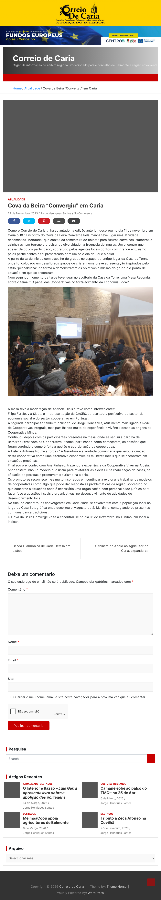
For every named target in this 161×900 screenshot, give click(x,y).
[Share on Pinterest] (44, 221)
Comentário (18, 589)
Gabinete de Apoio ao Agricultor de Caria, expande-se (121, 548)
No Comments (83, 213)
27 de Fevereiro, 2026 (115, 828)
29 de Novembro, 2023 (23, 213)
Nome (13, 642)
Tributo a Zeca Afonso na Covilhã (123, 820)
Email (13, 660)
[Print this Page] (59, 221)
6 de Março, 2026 (112, 798)
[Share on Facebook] (14, 221)
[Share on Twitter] (29, 221)
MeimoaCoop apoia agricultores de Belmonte (46, 820)
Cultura (106, 783)
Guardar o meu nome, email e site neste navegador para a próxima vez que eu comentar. (79, 697)
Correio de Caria (44, 58)
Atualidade (16, 199)
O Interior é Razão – (50, 793)
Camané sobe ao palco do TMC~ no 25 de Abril (124, 790)
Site (11, 679)
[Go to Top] (151, 882)
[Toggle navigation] (17, 77)
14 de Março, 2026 (35, 802)
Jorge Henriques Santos (55, 213)
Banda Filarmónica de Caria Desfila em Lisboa (41, 548)
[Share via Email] (74, 221)
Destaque (46, 783)
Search (151, 758)
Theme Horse (116, 886)
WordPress (96, 893)
